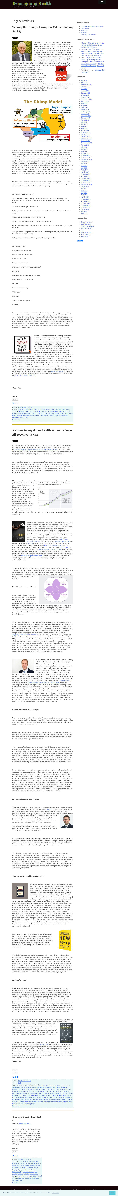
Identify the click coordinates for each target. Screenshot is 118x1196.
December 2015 (86, 203)
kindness (34, 413)
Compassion (85, 28)
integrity (32, 1165)
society (48, 1101)
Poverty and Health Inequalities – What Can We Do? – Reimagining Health (91, 51)
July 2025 (84, 80)
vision (22, 1104)
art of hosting (29, 1161)
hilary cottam (25, 1091)
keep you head (26, 1168)
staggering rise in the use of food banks (25, 635)
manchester (34, 1095)
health (68, 1089)
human (22, 413)
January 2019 (85, 135)
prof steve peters (58, 413)
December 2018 (86, 137)
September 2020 (86, 99)
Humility (83, 33)
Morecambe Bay (61, 1095)
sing (32, 1176)
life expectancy (16, 1095)
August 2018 (85, 145)
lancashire (65, 1093)
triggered (57, 415)
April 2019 (84, 128)
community (32, 1087)
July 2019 (84, 122)
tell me (14, 1178)
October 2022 (85, 93)
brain (27, 411)
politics (51, 1097)
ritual (13, 1176)
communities (25, 1087)
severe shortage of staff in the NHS (32, 556)
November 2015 (86, 205)
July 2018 (84, 147)
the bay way (20, 1178)
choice (68, 1085)
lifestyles (24, 1095)
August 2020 (85, 101)
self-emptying (20, 1176)
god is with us (51, 1089)
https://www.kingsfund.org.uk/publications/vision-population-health (35, 450)
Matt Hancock (43, 1095)
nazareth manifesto (21, 1097)
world (21, 1180)
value (21, 417)
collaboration (16, 1087)
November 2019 (86, 116)
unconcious (15, 417)
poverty (27, 1099)
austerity (44, 1085)
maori (24, 1170)
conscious (44, 411)
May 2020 (84, 105)
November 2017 (86, 155)
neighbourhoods (33, 1097)
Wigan (49, 809)
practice (14, 1174)
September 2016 (86, 184)
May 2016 (84, 193)
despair (58, 1087)
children (62, 1085)
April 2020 (84, 108)
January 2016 (85, 201)
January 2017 (85, 176)
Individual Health (57, 409)
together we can (67, 1101)
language (15, 1170)
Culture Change (33, 409)
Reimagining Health (31, 3)
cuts (54, 1087)
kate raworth (39, 1093)
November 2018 (86, 139)
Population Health (87, 232)
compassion (40, 1087)
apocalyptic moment (57, 371)
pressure (20, 1174)
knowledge (34, 1168)
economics (22, 1089)
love (39, 413)
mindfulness (30, 1170)
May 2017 (84, 168)
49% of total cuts (65, 680)
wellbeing (28, 1104)
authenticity (36, 1161)
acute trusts (21, 1085)
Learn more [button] (55, 1193)
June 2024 (84, 83)
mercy (54, 1095)
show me (27, 1176)
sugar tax (54, 1101)
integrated (49, 1091)
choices (32, 411)
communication (36, 1163)
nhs (40, 1097)
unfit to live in (64, 547)
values (26, 417)
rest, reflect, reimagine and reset (24, 375)
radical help (49, 1099)
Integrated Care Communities (61, 1091)
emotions (64, 411)
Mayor (49, 1095)
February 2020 (85, 112)
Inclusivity (84, 30)
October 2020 (85, 97)
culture (14, 1165)
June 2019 (84, 124)
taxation (59, 1101)
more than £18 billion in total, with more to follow (44, 683)
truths (66, 415)
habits (14, 413)
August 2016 (85, 187)
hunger (40, 1091)
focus (18, 1165)
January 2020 (85, 114)
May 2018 (84, 151)
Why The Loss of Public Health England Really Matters (92, 66)
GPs (65, 1089)
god (69, 411)
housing (35, 1091)
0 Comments (16, 420)
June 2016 (84, 191)
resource (56, 1099)
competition (48, 1087)
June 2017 (84, 166)
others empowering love (30, 1172)
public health (41, 1099)
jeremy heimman (17, 1093)
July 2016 (84, 189)
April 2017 (84, 170)
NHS (19, 1083)
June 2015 (84, 214)
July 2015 (84, 212)
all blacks (29, 1085)
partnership (44, 1097)
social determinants (22, 1101)
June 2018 (84, 149)
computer (38, 411)
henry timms (16, 1091)
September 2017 (86, 160)
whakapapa (15, 1180)
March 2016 (85, 197)
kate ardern (31, 1093)
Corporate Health (23, 409)
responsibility (63, 1099)
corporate (51, 411)
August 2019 (85, 120)
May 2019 (84, 126)
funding (44, 1089)
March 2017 (85, 172)
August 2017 (85, 162)
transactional (16, 1104)
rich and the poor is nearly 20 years (50, 549)
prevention (33, 1099)
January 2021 (85, 95)
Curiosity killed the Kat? (88, 35)
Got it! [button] (112, 1193)
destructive (57, 411)
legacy (71, 1093)
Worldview (66, 409)
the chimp (19, 415)
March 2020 (85, 110)
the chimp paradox (28, 415)
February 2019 (85, 132)
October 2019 (85, 118)
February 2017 (85, 174)
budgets (57, 1085)
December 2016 (86, 178)
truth (62, 415)
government (59, 1089)
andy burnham (36, 1085)
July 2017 (84, 164)
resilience (26, 1174)
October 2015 (85, 207)
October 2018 (85, 141)
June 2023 (84, 89)
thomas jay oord (30, 1178)
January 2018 (85, 153)
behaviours (21, 411)
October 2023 (85, 87)
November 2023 (86, 85)
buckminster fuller (25, 1163)
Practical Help (85, 234)
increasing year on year (62, 541)
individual (28, 413)
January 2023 (85, 91)
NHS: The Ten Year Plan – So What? (92, 26)
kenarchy (46, 1093)
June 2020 (84, 103)
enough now (44, 1045)
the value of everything (41, 415)
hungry (30, 543)
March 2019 (85, 130)
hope (18, 413)
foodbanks (38, 1089)
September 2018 (86, 143)
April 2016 (84, 195)
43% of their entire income (52, 545)
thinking (51, 415)
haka (22, 1165)
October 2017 (85, 157)
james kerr (18, 1168)
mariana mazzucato (47, 413)
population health (59, 1097)
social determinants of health (37, 1101)
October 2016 (85, 182)
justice (25, 1093)
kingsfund (59, 1093)
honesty (27, 1165)
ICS (44, 1091)
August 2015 (85, 209)
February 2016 (85, 199)
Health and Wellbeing (45, 409)
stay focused (38, 1176)
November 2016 (86, 180)
